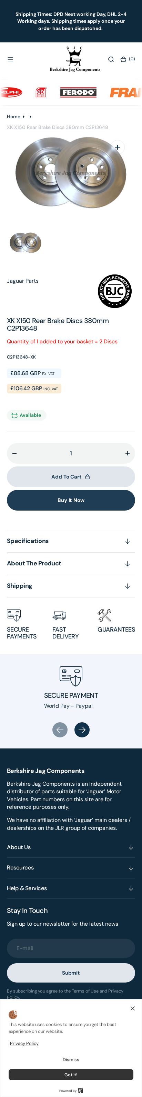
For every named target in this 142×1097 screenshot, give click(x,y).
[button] (10, 59)
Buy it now (71, 500)
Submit (71, 972)
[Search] (111, 59)
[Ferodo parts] (73, 92)
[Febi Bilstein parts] (36, 92)
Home (13, 116)
